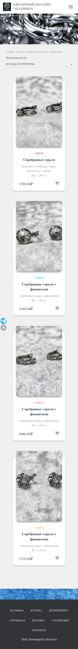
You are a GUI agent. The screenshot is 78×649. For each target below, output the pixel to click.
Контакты (39, 630)
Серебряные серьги (39, 159)
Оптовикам (17, 620)
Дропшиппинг (58, 610)
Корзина (36, 610)
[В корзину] (57, 184)
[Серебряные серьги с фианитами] (39, 236)
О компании (60, 620)
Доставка (38, 620)
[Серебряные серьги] (39, 111)
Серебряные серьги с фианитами (39, 286)
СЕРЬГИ (39, 153)
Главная (10, 51)
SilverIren (17, 610)
